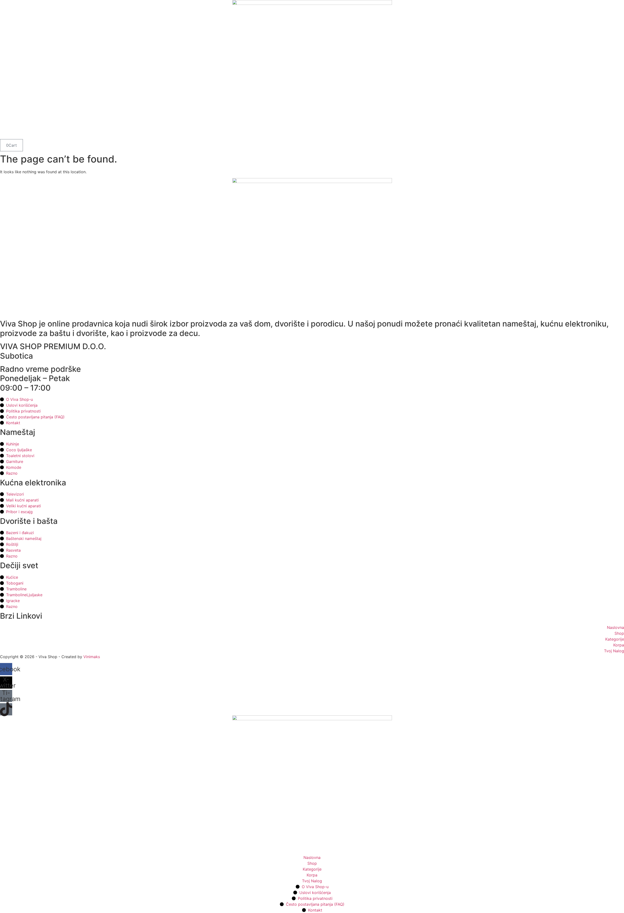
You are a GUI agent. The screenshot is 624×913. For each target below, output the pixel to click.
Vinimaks (91, 656)
